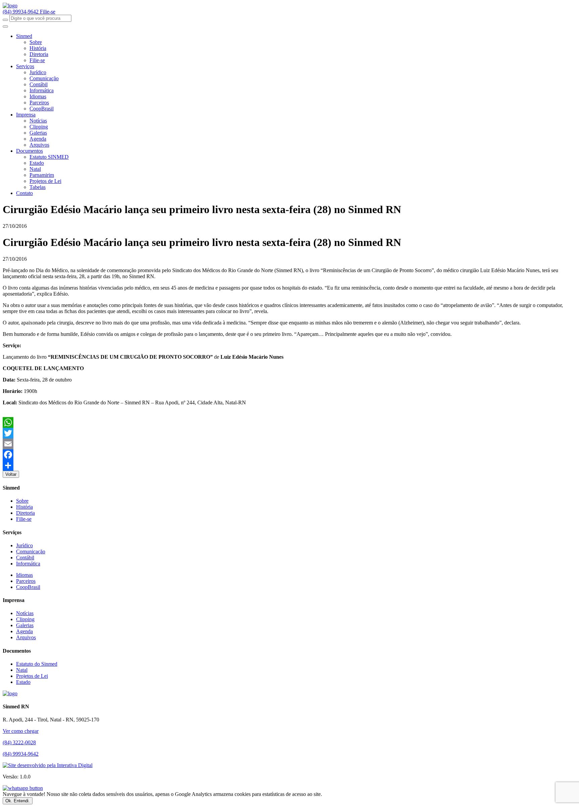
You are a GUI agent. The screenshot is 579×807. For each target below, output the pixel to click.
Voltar (10, 474)
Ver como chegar (21, 731)
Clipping (38, 127)
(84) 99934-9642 (21, 11)
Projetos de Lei (45, 181)
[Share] (289, 465)
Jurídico (37, 72)
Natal (35, 169)
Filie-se (47, 11)
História (37, 48)
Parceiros (39, 102)
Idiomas (37, 96)
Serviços (25, 66)
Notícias (38, 120)
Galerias (38, 133)
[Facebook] (289, 454)
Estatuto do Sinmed (36, 664)
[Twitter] (289, 433)
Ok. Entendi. (17, 800)
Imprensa (26, 114)
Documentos (29, 151)
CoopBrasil (41, 108)
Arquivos (39, 145)
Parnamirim (41, 175)
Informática (41, 90)
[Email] (289, 444)
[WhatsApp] (289, 422)
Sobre (35, 42)
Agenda (37, 139)
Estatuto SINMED (49, 157)
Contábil (38, 84)
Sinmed (24, 36)
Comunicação (44, 78)
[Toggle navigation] (5, 27)
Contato (24, 193)
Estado (36, 163)
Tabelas (37, 187)
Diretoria (38, 54)
